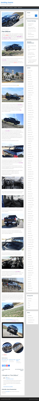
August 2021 (30, 180)
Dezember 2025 (30, 86)
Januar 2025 (30, 108)
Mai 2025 (29, 99)
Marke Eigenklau (31, 36)
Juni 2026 (29, 75)
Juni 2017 (29, 279)
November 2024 (31, 112)
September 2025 (31, 92)
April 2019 (29, 231)
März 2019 (30, 233)
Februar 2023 (30, 152)
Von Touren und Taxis (32, 30)
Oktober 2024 (30, 114)
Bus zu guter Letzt (5, 359)
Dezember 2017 (30, 266)
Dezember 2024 (31, 110)
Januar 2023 (30, 154)
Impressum (20, 7)
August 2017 (30, 275)
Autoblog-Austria (7, 2)
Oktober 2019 (30, 217)
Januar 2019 (30, 237)
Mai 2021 (29, 187)
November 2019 (30, 215)
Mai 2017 (29, 281)
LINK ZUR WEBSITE (9, 319)
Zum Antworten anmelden (8, 386)
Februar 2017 (30, 288)
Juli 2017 (29, 277)
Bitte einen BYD (30, 62)
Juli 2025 (29, 97)
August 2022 (30, 160)
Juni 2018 (29, 253)
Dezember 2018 (30, 239)
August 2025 (30, 94)
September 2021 (31, 178)
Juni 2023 (29, 143)
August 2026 (30, 70)
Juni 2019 (29, 226)
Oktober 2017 (30, 270)
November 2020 (31, 200)
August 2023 (30, 141)
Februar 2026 (30, 81)
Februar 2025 (30, 105)
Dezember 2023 (30, 136)
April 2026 (30, 77)
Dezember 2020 (31, 198)
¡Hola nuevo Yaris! (12, 359)
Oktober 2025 (30, 90)
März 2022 (30, 169)
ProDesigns (36, 399)
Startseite (3, 7)
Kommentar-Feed (31, 319)
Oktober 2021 (30, 176)
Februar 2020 (30, 211)
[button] (10, 334)
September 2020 (31, 204)
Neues (7, 7)
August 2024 (30, 119)
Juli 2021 (29, 182)
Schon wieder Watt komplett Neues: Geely (32, 28)
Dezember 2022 (30, 156)
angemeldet (7, 391)
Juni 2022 (29, 165)
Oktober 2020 (30, 202)
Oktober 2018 (30, 244)
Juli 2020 (29, 209)
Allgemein (3, 29)
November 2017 (30, 268)
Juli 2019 (29, 224)
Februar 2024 (30, 132)
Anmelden (30, 315)
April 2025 (29, 101)
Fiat (6, 377)
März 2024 (30, 130)
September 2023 (31, 138)
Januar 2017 (30, 290)
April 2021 (29, 189)
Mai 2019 (29, 228)
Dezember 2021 (30, 171)
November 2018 (30, 242)
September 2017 (31, 272)
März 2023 (30, 149)
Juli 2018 (29, 250)
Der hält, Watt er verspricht (31, 24)
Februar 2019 (30, 235)
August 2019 (30, 222)
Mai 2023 (29, 145)
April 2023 (29, 147)
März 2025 (30, 103)
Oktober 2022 (30, 158)
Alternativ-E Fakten (31, 54)
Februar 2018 (30, 261)
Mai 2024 (29, 125)
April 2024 (30, 127)
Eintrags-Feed (30, 317)
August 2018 (30, 248)
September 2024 (31, 116)
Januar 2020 (30, 213)
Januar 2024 (30, 134)
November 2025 (31, 88)
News (29, 307)
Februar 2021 (30, 193)
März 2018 (30, 259)
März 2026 (30, 79)
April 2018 (29, 257)
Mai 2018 (29, 255)
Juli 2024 (29, 121)
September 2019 (31, 220)
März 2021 (30, 191)
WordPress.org (30, 322)
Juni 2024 (29, 123)
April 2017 (29, 283)
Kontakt (15, 7)
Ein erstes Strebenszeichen (31, 34)
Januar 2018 (30, 264)
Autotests (11, 7)
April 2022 (29, 167)
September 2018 (31, 246)
